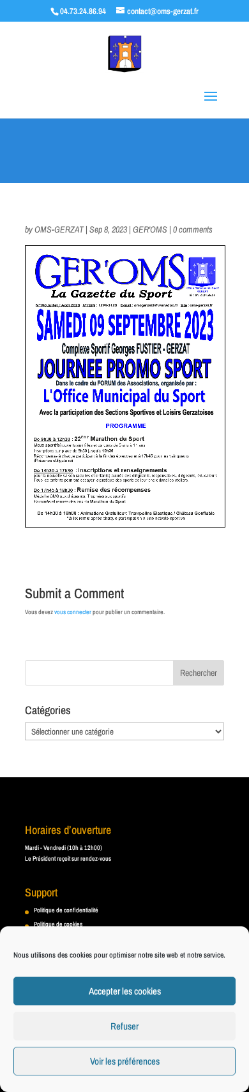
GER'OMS (150, 229)
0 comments (193, 229)
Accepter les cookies (125, 991)
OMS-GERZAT (59, 229)
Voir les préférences (125, 1061)
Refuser (124, 1026)
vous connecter (72, 612)
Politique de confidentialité (66, 910)
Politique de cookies (58, 924)
